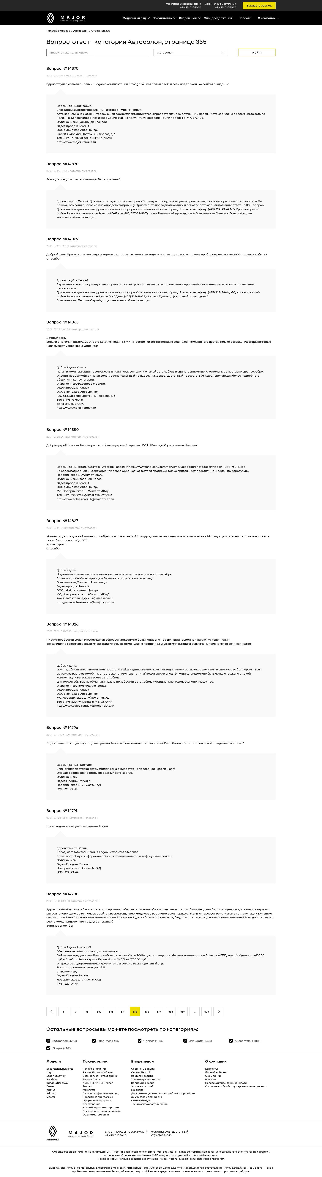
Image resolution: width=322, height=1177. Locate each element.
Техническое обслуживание (149, 1103)
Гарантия (137, 1089)
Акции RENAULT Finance (98, 1082)
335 (135, 1011)
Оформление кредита (97, 1100)
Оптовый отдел (141, 1100)
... (75, 1011)
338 (170, 1011)
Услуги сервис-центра (145, 1079)
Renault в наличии (94, 1068)
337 (159, 1011)
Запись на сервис (142, 1082)
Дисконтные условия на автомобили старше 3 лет (163, 1093)
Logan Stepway (56, 1075)
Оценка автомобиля (96, 1114)
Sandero (51, 1079)
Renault (70, 1167)
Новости (245, 18)
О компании (213, 1075)
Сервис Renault (141, 1072)
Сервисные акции (143, 1068)
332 (99, 1011)
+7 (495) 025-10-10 (190, 7)
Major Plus (89, 1089)
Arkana (51, 1093)
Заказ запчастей (142, 1086)
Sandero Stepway (57, 1082)
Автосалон (80, 30)
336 (147, 1011)
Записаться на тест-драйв (100, 1075)
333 (111, 1011)
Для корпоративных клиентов (102, 1110)
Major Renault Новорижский (126, 1131)
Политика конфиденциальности (226, 1082)
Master (50, 1096)
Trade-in (88, 1086)
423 (206, 1011)
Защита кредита (142, 1075)
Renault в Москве (58, 30)
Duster (50, 1086)
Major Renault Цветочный (169, 1131)
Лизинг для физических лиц (101, 1093)
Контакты (211, 1068)
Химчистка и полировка (146, 1096)
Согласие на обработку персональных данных (235, 1086)
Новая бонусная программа (101, 1107)
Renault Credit (91, 1079)
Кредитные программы (98, 1096)
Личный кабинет (216, 1072)
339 (182, 1011)
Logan (50, 1072)
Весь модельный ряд (59, 1068)
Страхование (91, 1103)
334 (123, 1011)
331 (87, 1011)
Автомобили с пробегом (98, 1072)
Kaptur (50, 1089)
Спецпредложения (218, 18)
